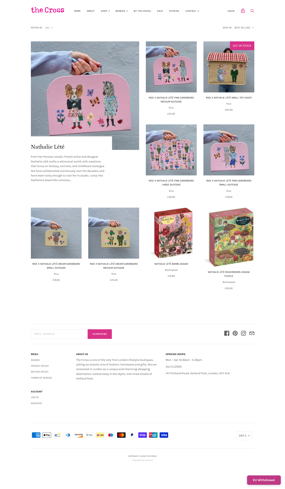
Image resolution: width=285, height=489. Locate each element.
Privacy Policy (40, 365)
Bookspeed (171, 269)
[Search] (252, 12)
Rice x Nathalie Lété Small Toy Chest (229, 97)
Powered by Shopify (142, 460)
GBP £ (242, 435)
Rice (171, 107)
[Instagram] (243, 334)
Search (35, 360)
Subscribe (100, 334)
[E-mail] (251, 334)
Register (36, 403)
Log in (34, 397)
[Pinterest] (235, 334)
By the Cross (142, 11)
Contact (191, 11)
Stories (174, 11)
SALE (160, 11)
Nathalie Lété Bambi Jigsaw (171, 263)
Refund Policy (40, 371)
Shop (104, 11)
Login (231, 11)
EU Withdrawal (264, 480)
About (91, 11)
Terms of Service (41, 377)
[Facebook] (226, 334)
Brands (120, 11)
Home (77, 11)
